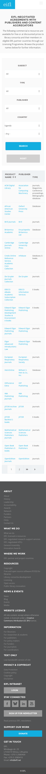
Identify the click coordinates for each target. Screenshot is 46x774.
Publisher (22, 100)
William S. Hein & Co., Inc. (23, 372)
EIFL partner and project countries (19, 558)
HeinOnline (9, 370)
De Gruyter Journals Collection (9, 279)
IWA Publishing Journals (9, 396)
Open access (9, 583)
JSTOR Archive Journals (11, 407)
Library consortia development (17, 577)
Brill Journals (10, 222)
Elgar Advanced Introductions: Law (11, 345)
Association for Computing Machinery (23, 189)
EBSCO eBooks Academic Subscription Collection (10, 294)
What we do (9, 533)
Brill (20, 222)
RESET (23, 158)
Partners (7, 517)
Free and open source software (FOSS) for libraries (22, 572)
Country (22, 117)
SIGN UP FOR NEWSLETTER (23, 713)
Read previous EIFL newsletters (17, 720)
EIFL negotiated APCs (13, 542)
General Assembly (12, 545)
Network (7, 511)
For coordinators (11, 649)
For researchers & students (15, 634)
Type (22, 82)
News (6, 596)
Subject (22, 65)
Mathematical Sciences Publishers (24, 432)
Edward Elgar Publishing (24, 308)
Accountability (10, 505)
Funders (7, 514)
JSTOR (21, 406)
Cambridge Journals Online (9, 245)
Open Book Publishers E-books (10, 448)
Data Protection (11, 669)
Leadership (9, 502)
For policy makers (12, 640)
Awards (7, 508)
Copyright (8, 568)
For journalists (10, 646)
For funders (9, 644)
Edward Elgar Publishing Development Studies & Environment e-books (10, 314)
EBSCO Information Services (24, 292)
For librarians (10, 631)
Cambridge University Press (23, 245)
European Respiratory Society (23, 359)
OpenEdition (24, 458)
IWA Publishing (23, 394)
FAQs (6, 520)
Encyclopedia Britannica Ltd (24, 232)
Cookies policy (10, 672)
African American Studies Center (9, 210)
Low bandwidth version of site (17, 659)
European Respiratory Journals (9, 359)
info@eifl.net (15, 760)
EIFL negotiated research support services (22, 539)
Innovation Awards (12, 548)
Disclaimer (8, 678)
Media (6, 605)
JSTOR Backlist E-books (9, 419)
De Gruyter (23, 276)
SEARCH (23, 146)
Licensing (8, 580)
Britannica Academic (9, 230)
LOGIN (14, 690)
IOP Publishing (23, 384)
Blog (6, 599)
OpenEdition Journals (10, 459)
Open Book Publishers (23, 446)
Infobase (22, 255)
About (6, 496)
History (7, 499)
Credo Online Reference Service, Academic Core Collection (10, 262)
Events (7, 602)
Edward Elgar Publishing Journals (10, 331)
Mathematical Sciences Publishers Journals (10, 434)
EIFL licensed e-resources (15, 536)
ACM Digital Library (10, 186)
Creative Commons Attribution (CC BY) (19, 619)
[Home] (7, 4)
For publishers (10, 637)
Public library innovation (14, 586)
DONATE (23, 733)
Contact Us (8, 523)
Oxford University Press (23, 209)
